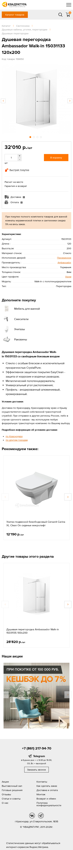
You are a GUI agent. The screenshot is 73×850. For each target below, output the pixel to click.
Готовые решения (12, 790)
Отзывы (6, 794)
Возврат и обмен (46, 798)
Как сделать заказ (46, 785)
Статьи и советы (11, 798)
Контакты (41, 781)
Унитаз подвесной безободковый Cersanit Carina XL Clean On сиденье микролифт (35, 523)
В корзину (56, 157)
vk (32, 815)
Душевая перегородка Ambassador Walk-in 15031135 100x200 (32, 631)
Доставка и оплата (47, 790)
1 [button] (31, 136)
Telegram (39, 756)
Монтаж (40, 794)
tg (41, 815)
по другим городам (17, 440)
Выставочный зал (12, 785)
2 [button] (34, 136)
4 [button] (41, 136)
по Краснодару (14, 436)
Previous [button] (3, 101)
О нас (5, 802)
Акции (5, 781)
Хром (68, 276)
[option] (36, 99)
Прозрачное (64, 257)
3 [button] (38, 136)
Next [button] (70, 101)
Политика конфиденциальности (48, 804)
